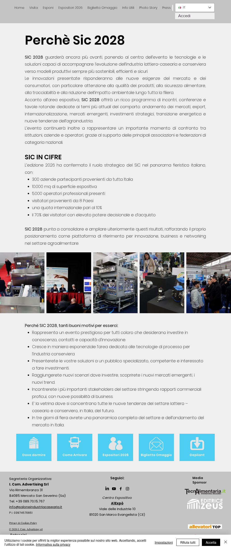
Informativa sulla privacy (53, 544)
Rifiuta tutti (187, 542)
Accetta (211, 542)
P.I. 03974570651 (20, 513)
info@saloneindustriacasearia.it (35, 506)
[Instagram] (127, 488)
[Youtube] (114, 488)
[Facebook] (120, 488)
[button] (166, 8)
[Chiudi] (225, 542)
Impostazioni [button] (164, 542)
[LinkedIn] (107, 488)
